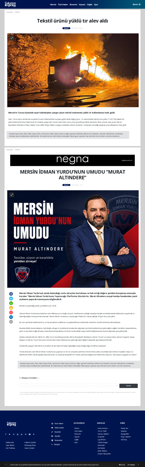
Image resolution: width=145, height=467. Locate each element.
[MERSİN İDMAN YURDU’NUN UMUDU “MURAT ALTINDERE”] (73, 239)
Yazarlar (57, 432)
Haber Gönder (29, 448)
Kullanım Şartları (30, 442)
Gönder (128, 386)
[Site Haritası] (30, 434)
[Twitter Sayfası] (10, 434)
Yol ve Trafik (102, 431)
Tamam (132, 465)
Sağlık (89, 4)
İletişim (57, 444)
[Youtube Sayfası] (18, 434)
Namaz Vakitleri (103, 434)
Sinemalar (101, 445)
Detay (122, 465)
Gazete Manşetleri (104, 454)
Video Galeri (59, 428)
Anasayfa (9, 12)
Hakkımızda (10, 442)
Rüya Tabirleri (125, 437)
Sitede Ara (124, 428)
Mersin (53, 4)
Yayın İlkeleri (10, 445)
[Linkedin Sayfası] (22, 434)
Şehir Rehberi (102, 451)
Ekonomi (73, 4)
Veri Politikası (10, 448)
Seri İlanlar (101, 448)
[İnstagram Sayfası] (14, 434)
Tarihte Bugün (103, 442)
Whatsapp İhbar (30, 445)
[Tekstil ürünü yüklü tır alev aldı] (73, 70)
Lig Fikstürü (102, 439)
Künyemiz (58, 440)
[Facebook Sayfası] (6, 434)
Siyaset (82, 4)
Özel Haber (63, 4)
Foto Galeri (58, 423)
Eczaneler (101, 437)
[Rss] (26, 434)
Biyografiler (125, 434)
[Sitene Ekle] (34, 434)
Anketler (124, 431)
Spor (96, 4)
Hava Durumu (103, 428)
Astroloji (124, 439)
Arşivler (57, 436)
